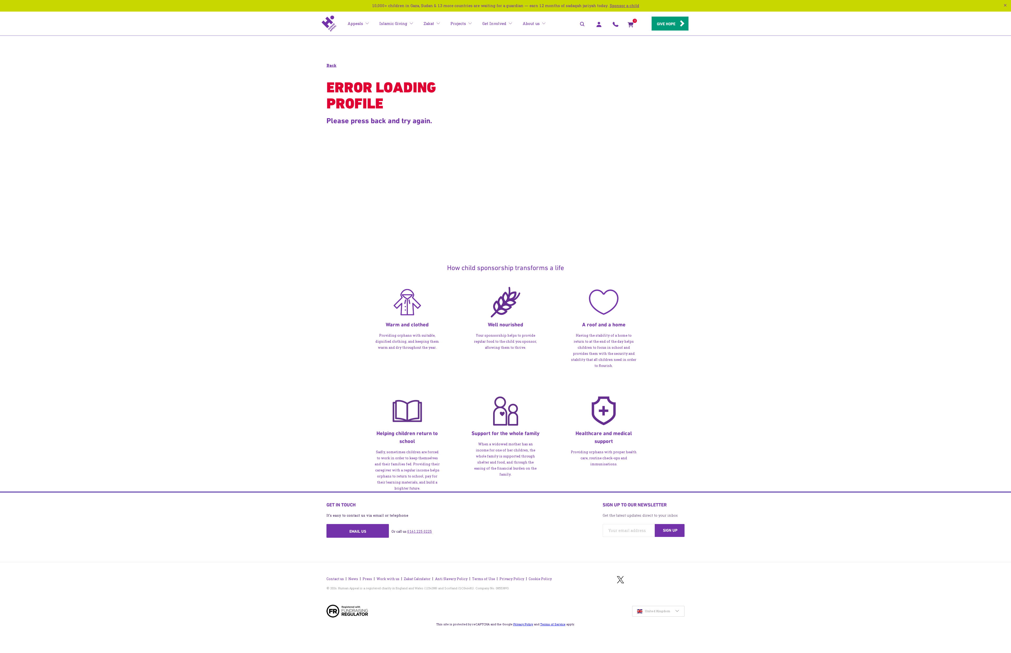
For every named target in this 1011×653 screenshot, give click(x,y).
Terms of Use (483, 579)
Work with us (387, 579)
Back (331, 65)
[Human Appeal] (329, 23)
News (353, 579)
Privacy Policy (511, 579)
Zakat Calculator (417, 579)
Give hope (666, 24)
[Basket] (630, 26)
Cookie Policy (540, 579)
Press (367, 579)
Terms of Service (553, 624)
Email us (357, 531)
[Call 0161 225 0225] (615, 26)
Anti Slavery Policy (451, 579)
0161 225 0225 (419, 531)
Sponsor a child (624, 5)
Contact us (335, 579)
